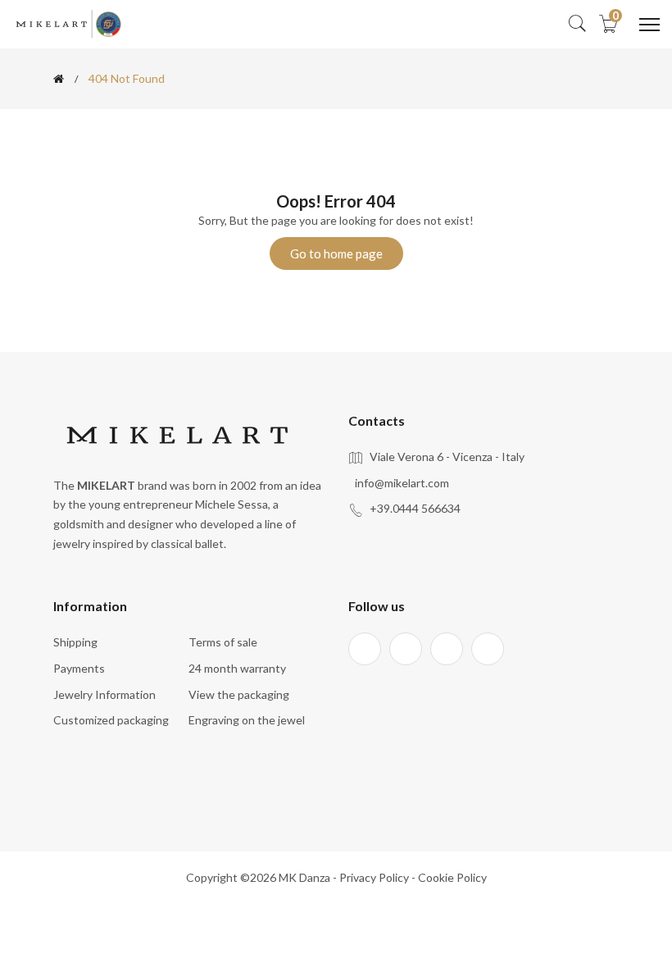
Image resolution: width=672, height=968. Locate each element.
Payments (79, 668)
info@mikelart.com (402, 483)
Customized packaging (111, 720)
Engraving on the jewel (246, 720)
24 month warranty (237, 668)
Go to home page (336, 253)
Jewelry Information (104, 694)
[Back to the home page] (58, 78)
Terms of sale (222, 642)
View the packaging (238, 694)
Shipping (75, 642)
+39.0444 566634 (415, 508)
